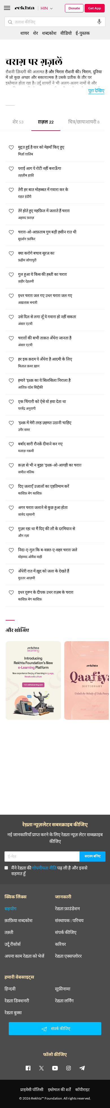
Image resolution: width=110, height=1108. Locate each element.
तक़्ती (9, 932)
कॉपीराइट (82, 1089)
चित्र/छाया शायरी (84, 122)
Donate (74, 8)
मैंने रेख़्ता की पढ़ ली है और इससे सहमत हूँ (49, 870)
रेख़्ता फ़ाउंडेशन (67, 908)
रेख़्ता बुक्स (13, 1012)
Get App (94, 8)
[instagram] (68, 1067)
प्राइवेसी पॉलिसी (31, 1089)
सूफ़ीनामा (62, 988)
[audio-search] (99, 22)
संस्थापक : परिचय (69, 920)
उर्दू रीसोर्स (13, 944)
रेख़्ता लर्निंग (64, 1000)
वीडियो (66, 33)
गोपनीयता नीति (44, 867)
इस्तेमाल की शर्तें (59, 1089)
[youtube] (55, 1067)
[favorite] (11, 148)
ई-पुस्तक (83, 33)
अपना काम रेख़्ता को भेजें (24, 956)
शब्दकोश (49, 33)
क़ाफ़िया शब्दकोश (18, 920)
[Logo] (25, 8)
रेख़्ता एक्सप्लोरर (68, 956)
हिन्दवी (10, 988)
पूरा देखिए (96, 90)
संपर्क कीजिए (65, 932)
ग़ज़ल (46, 122)
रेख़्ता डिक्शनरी (17, 1000)
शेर (17, 122)
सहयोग (10, 908)
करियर (60, 944)
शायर (24, 33)
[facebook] (27, 1067)
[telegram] (82, 1067)
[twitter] (41, 1067)
